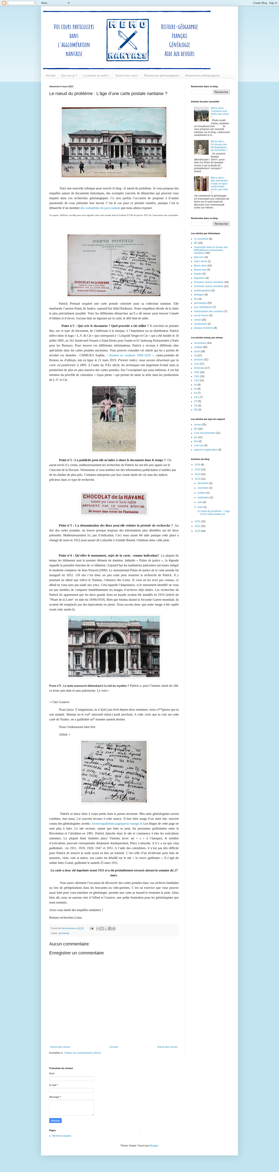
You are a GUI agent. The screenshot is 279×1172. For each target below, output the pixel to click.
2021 (198, 526)
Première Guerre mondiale (209, 282)
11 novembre (201, 238)
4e (195, 384)
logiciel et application (206, 449)
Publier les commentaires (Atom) (83, 1052)
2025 (198, 469)
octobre (202, 492)
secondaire (200, 343)
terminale (199, 368)
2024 (198, 474)
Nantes (198, 273)
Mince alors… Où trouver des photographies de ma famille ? (219, 146)
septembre (204, 497)
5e (195, 392)
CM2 (196, 372)
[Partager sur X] (106, 928)
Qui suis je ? (69, 75)
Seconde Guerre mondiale (208, 286)
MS (196, 409)
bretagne (199, 294)
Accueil (50, 75)
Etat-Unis (199, 257)
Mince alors (200, 265)
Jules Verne (200, 261)
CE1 (196, 397)
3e (195, 355)
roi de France (201, 315)
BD (196, 243)
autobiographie (202, 290)
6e (195, 388)
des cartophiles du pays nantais (100, 208)
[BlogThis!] (102, 928)
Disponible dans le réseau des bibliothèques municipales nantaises (211, 250)
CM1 (196, 376)
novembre (203, 487)
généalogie (64, 933)
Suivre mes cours (126, 75)
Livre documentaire (204, 433)
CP (196, 401)
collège (198, 347)
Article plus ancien (167, 1047)
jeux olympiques (203, 307)
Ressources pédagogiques (202, 75)
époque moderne (203, 328)
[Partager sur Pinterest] (114, 928)
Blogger (154, 1145)
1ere (196, 363)
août (200, 502)
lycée (197, 351)
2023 (198, 479)
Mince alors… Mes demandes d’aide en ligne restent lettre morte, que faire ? (219, 185)
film (196, 298)
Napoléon (199, 278)
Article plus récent (60, 1047)
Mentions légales (61, 1135)
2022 (198, 521)
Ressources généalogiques (161, 75)
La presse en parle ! (96, 75)
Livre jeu (199, 445)
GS (196, 405)
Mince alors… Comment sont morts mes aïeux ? (220, 112)
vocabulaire (200, 323)
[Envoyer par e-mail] (98, 928)
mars (201, 507)
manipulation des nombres (209, 311)
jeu (196, 437)
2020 (198, 531)
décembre (203, 483)
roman (197, 319)
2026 (198, 464)
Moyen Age (200, 269)
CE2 (196, 380)
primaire (198, 359)
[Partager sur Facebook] (110, 928)
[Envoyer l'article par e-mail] (91, 928)
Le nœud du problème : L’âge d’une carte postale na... (213, 513)
